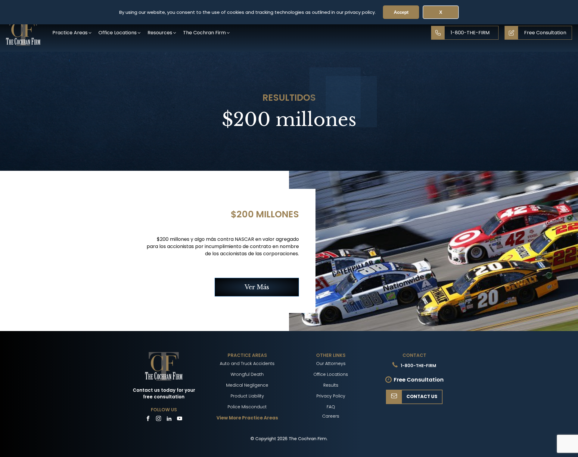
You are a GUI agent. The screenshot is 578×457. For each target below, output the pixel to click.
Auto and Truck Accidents (247, 363)
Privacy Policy (330, 396)
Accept (401, 12)
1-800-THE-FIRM (418, 366)
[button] (72, 32)
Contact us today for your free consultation (164, 393)
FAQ (331, 407)
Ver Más (257, 287)
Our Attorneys (331, 363)
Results (330, 385)
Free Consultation (419, 379)
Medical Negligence (247, 385)
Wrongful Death (247, 374)
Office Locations (330, 374)
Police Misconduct (247, 407)
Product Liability (247, 396)
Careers (330, 416)
